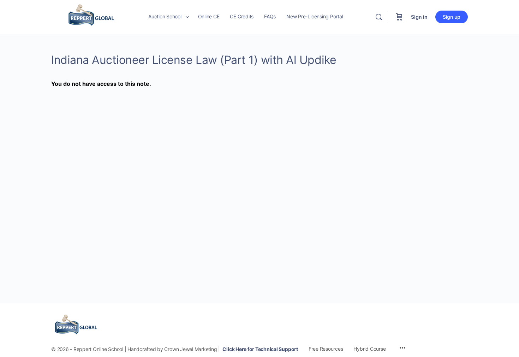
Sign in (419, 17)
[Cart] (399, 17)
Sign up (451, 17)
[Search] (379, 17)
